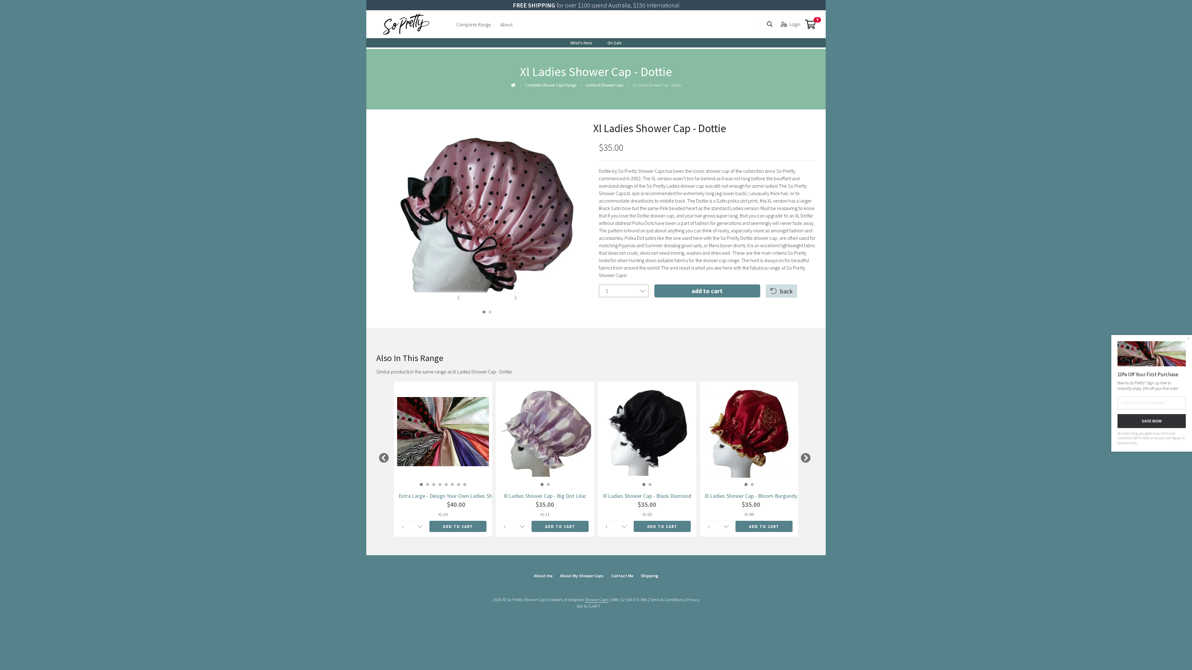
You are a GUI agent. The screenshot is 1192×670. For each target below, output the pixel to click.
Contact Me (622, 575)
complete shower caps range (550, 85)
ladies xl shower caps (604, 85)
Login (794, 24)
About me (543, 575)
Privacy (693, 599)
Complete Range (473, 24)
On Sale (614, 43)
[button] (481, 310)
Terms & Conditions (667, 599)
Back (786, 291)
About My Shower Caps (582, 575)
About (506, 24)
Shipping (649, 575)
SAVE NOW (1152, 421)
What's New (581, 43)
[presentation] (458, 296)
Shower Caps (596, 599)
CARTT (594, 606)
